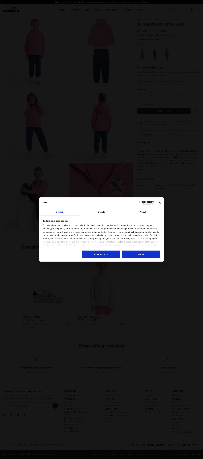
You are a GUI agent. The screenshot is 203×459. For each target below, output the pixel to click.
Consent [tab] (60, 212)
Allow (141, 254)
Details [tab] (101, 212)
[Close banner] (160, 203)
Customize (99, 254)
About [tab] (143, 212)
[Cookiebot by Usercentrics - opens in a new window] (141, 203)
